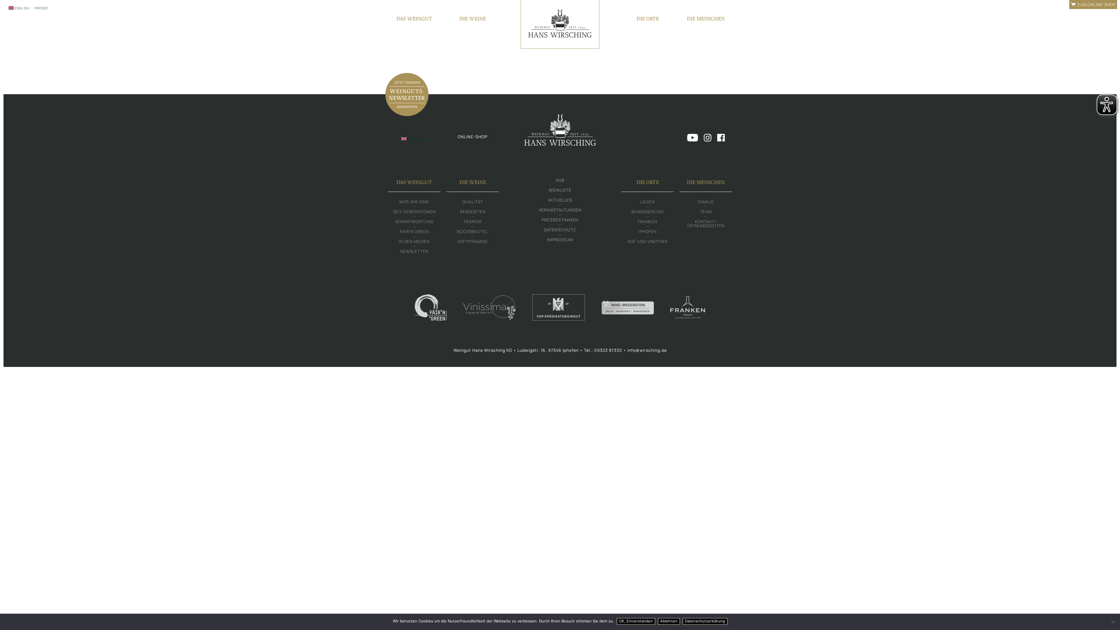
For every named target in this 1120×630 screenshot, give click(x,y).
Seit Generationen (414, 211)
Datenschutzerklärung (705, 621)
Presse (41, 8)
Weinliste (560, 190)
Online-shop (472, 136)
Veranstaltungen (560, 210)
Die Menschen (706, 18)
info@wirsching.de (647, 350)
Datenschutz (560, 229)
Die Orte (647, 18)
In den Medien (414, 241)
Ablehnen (669, 621)
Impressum (560, 239)
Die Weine (472, 18)
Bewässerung (647, 211)
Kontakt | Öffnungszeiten (705, 223)
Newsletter (414, 251)
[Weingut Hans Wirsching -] (560, 24)
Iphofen (648, 231)
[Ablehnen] (1113, 622)
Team (706, 211)
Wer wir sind (414, 201)
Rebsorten (472, 211)
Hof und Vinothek (647, 241)
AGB (560, 180)
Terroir (472, 221)
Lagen (647, 201)
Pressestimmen (560, 220)
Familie (706, 201)
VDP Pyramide (472, 241)
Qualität (472, 201)
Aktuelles (560, 200)
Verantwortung (414, 221)
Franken (647, 221)
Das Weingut (414, 18)
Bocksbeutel (472, 231)
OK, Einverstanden (636, 621)
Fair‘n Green (414, 231)
